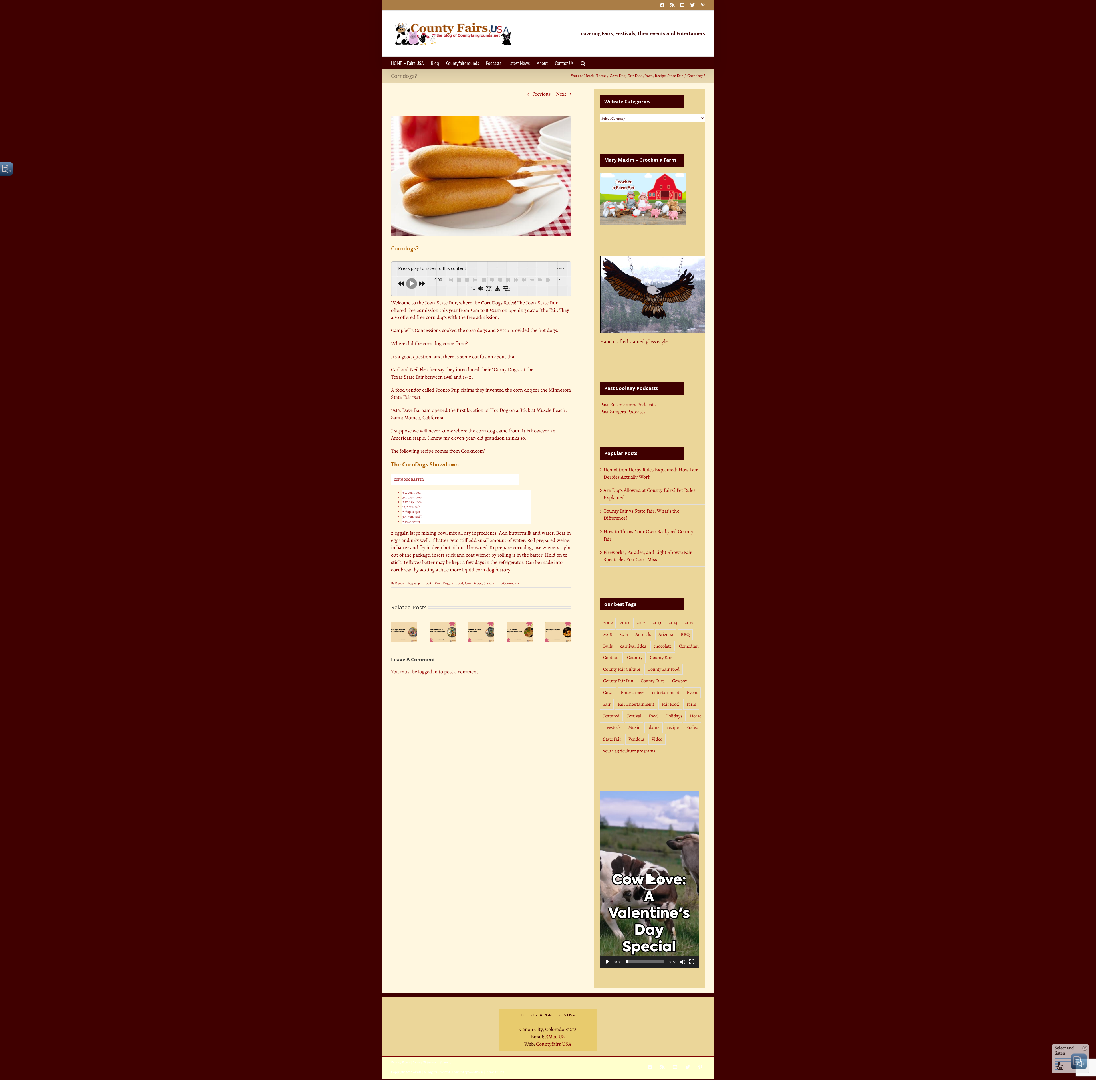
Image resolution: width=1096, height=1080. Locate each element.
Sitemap (445, 1062)
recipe (673, 727)
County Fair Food (664, 669)
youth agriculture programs (629, 751)
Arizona (665, 634)
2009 (608, 623)
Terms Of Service (424, 1062)
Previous (541, 93)
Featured (611, 716)
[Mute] (683, 962)
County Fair (661, 657)
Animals (643, 634)
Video (657, 739)
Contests (611, 657)
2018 (607, 634)
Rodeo (692, 727)
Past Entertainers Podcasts (628, 404)
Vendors (636, 739)
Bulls (608, 646)
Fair (607, 704)
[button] (583, 63)
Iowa (468, 583)
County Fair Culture (621, 669)
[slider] (645, 961)
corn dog (485, 569)
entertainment (665, 692)
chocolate (663, 646)
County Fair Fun (618, 681)
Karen (399, 583)
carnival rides (633, 646)
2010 (624, 623)
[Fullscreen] (692, 962)
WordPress (475, 1072)
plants (654, 727)
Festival (634, 716)
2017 (689, 623)
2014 (673, 623)
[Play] (607, 962)
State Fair (548, 302)
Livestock (612, 727)
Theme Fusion (494, 1072)
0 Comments (510, 583)
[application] (649, 879)
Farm (691, 704)
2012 (640, 623)
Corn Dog (442, 583)
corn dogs (476, 330)
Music (634, 727)
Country (634, 657)
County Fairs (653, 681)
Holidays (673, 716)
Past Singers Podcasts (622, 411)
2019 (623, 634)
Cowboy (679, 681)
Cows (608, 692)
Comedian (689, 646)
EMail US (555, 1036)
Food (653, 716)
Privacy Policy (400, 1062)
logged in (428, 671)
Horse (695, 716)
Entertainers (633, 692)
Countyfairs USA (553, 1044)
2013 (657, 623)
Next (561, 93)
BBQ (685, 634)
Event (692, 692)
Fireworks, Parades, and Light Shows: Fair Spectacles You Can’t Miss (647, 556)
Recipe (477, 583)
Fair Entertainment (636, 704)
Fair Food (456, 583)
